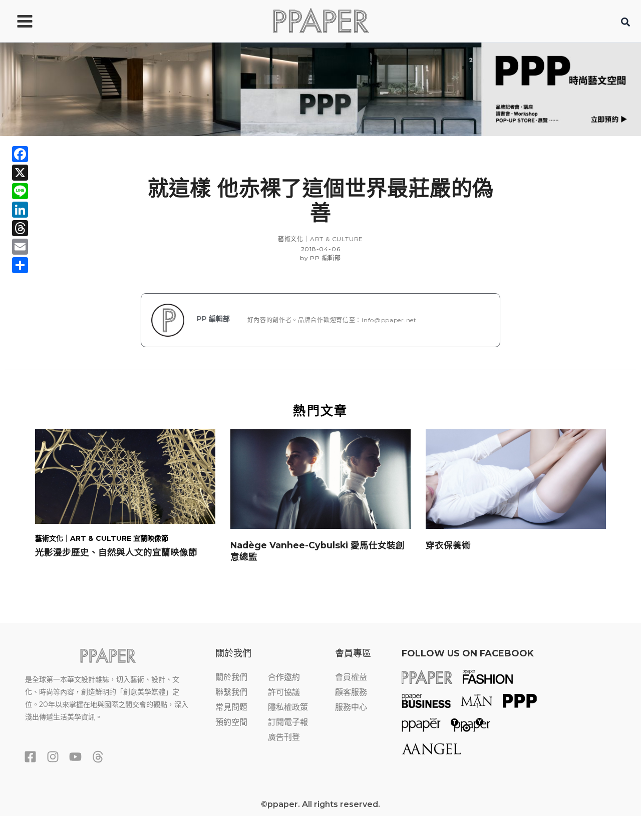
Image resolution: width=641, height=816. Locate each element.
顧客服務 (351, 692)
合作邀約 (284, 677)
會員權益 (351, 677)
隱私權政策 (288, 707)
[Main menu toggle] (25, 21)
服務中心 (351, 707)
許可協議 (284, 692)
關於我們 (231, 677)
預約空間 (231, 722)
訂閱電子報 (288, 722)
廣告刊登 (284, 737)
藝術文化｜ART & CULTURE (320, 239)
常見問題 (231, 707)
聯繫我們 (231, 692)
